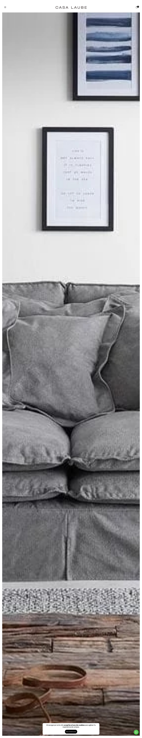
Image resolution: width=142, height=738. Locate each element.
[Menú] (5, 7)
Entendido (71, 731)
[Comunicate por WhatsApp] (136, 732)
